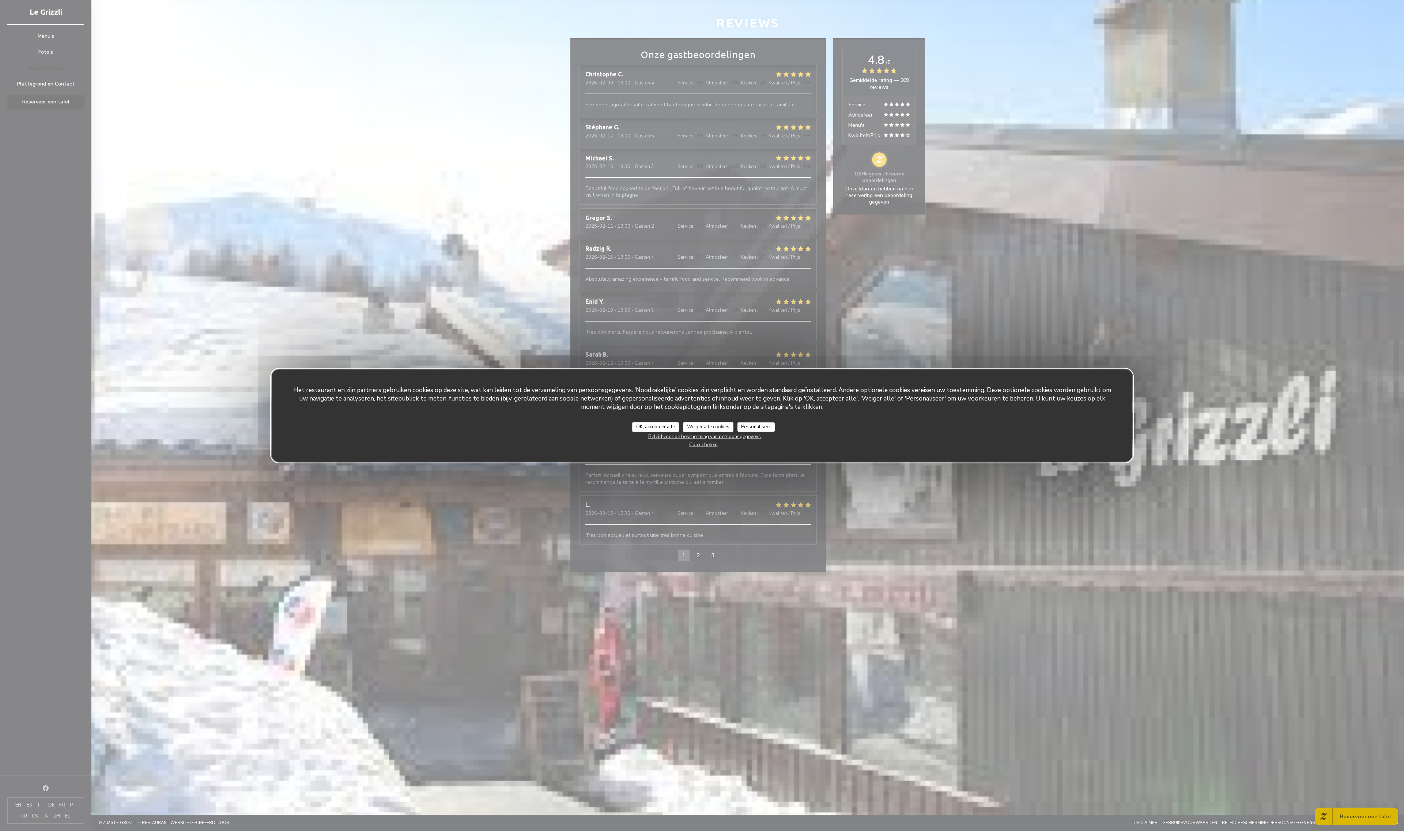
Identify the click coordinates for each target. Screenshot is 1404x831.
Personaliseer (756, 427)
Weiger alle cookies (708, 427)
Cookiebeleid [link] (703, 444)
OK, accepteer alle (655, 427)
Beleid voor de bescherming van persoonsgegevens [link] (704, 436)
